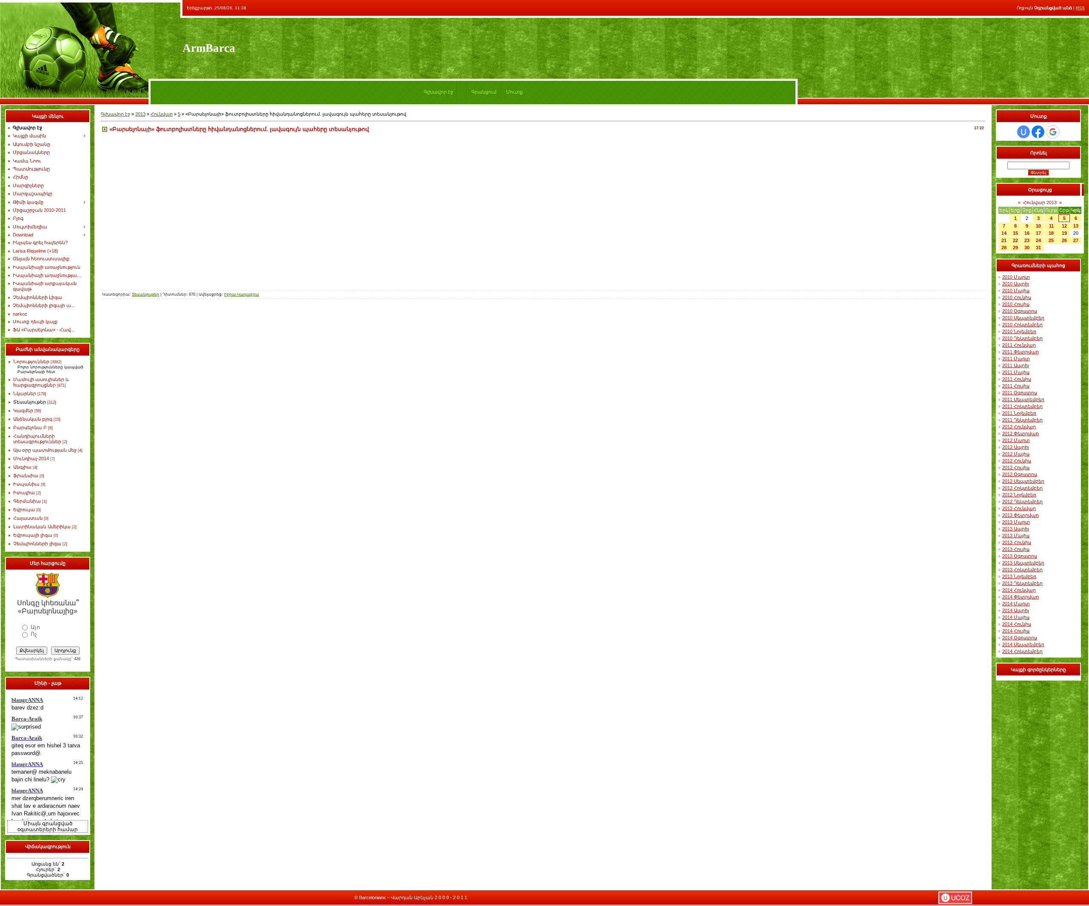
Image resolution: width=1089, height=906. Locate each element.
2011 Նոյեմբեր (1019, 413)
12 (1064, 225)
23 (1026, 240)
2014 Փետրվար (1020, 596)
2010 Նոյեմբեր (1019, 331)
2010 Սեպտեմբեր (1023, 317)
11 (1051, 225)
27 (1075, 240)
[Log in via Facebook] (1038, 131)
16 (1026, 233)
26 (1064, 240)
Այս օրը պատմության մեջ (45, 450)
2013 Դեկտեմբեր (1022, 583)
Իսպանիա (26, 484)
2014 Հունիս (1016, 624)
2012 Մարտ (1016, 440)
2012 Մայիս (1015, 453)
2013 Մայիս (1015, 535)
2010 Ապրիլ (1015, 283)
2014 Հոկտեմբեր (1022, 651)
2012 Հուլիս (1015, 467)
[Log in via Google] (1053, 132)
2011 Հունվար (1019, 345)
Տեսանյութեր (29, 402)
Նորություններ (31, 361)
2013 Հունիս (1016, 542)
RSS (1080, 8)
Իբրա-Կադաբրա (241, 294)
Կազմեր (23, 410)
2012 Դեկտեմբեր (1022, 501)
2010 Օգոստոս (1019, 310)
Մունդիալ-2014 (31, 458)
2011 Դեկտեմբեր (1022, 419)
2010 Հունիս (1016, 297)
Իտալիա (24, 492)
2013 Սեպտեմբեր (1023, 562)
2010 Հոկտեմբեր (1022, 324)
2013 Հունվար (1019, 508)
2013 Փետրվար (1020, 515)
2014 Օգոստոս (1019, 637)
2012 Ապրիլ (1015, 447)
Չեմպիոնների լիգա (37, 543)
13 (1075, 225)
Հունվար (162, 114)
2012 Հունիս (1016, 460)
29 (1015, 247)
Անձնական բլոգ (32, 419)
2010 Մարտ (1016, 276)
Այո (35, 627)
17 (1038, 233)
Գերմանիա (27, 501)
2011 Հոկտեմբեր (1022, 406)
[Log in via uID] (1023, 131)
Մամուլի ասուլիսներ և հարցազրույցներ (41, 382)
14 (1003, 233)
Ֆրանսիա (25, 475)
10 (1038, 225)
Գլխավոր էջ (438, 91)
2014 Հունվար (1019, 590)
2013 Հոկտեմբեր (1022, 569)
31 (1038, 247)
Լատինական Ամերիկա (42, 526)
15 (1015, 233)
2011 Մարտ (1016, 358)
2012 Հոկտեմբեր (1022, 487)
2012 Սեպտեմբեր (1023, 481)
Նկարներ (24, 393)
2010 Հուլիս (1015, 304)
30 (1026, 247)
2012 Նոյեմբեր (1019, 494)
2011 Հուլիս (1015, 385)
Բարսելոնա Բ (30, 427)
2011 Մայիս (1015, 372)
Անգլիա (22, 467)
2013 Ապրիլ (1015, 528)
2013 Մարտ (1016, 521)
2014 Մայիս (1015, 617)
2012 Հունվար (1019, 426)
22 (1015, 240)
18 (1051, 233)
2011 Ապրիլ (1015, 365)
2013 (140, 114)
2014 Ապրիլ (1015, 610)
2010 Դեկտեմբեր (1022, 338)
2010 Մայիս (1015, 290)
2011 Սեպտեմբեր (1023, 399)
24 (1038, 240)
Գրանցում (483, 91)
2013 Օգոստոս (1019, 555)
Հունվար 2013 (1040, 202)
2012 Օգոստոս (1019, 474)
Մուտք (514, 91)
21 (1003, 240)
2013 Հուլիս (1015, 549)
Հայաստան (28, 518)
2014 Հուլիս (1015, 630)
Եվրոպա (24, 509)
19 (1064, 233)
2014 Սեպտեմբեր (1023, 644)
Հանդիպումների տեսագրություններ (37, 438)
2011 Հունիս (1016, 379)
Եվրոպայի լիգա (32, 535)
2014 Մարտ (1016, 603)
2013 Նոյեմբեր (1019, 576)
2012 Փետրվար (1020, 433)
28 (1003, 247)
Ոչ (34, 634)
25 (1051, 240)
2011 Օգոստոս (1019, 392)
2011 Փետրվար (1020, 351)
